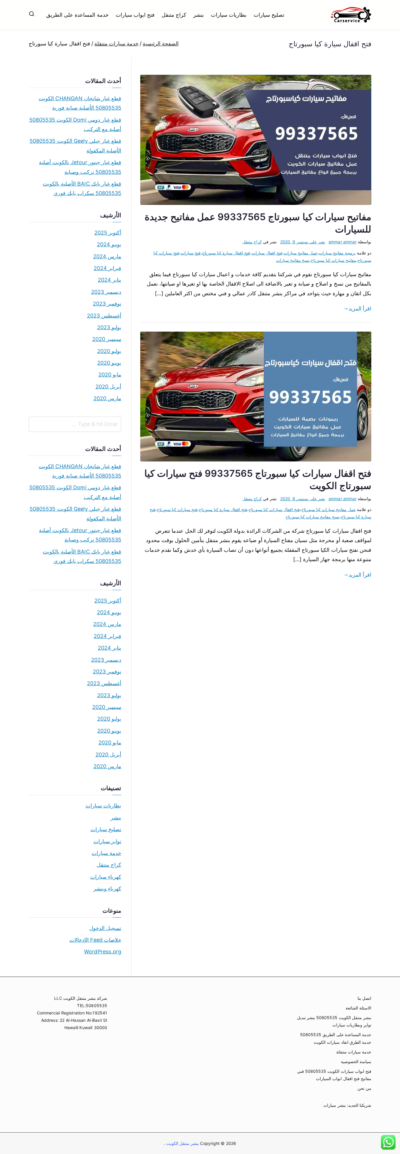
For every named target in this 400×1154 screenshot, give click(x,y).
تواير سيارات (107, 841)
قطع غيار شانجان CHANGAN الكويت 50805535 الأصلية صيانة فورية (80, 103)
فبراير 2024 (107, 268)
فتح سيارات (191, 252)
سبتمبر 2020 (106, 339)
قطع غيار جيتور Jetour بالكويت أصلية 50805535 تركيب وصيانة (80, 167)
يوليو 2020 (109, 351)
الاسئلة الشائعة (358, 1007)
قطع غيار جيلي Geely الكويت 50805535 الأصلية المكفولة (75, 145)
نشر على (302, 241)
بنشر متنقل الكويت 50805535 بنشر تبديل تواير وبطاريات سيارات (334, 1021)
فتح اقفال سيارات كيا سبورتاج (274, 509)
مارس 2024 (107, 256)
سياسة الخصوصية (356, 1061)
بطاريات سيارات (229, 15)
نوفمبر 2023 (107, 304)
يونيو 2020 (109, 363)
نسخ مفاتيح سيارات (292, 260)
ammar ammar (343, 241)
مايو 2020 (109, 374)
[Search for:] (75, 424)
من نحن (364, 1088)
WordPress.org (102, 951)
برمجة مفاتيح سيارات (337, 252)
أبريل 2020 (108, 386)
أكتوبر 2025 (107, 233)
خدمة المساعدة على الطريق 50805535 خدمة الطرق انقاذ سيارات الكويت (335, 1038)
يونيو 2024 (109, 244)
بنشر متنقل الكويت (182, 1143)
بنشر (198, 15)
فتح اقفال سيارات (267, 252)
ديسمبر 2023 (106, 292)
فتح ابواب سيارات (135, 15)
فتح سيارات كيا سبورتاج (177, 509)
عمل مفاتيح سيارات (300, 252)
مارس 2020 (107, 398)
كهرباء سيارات (105, 877)
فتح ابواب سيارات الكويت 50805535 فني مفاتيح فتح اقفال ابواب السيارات (334, 1075)
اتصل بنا (364, 998)
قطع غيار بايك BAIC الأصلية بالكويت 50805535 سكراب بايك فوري (82, 188)
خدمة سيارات (106, 853)
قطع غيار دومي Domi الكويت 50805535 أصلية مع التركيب (75, 124)
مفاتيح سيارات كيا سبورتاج (333, 260)
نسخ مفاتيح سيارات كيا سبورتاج (312, 516)
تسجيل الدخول (105, 928)
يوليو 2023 (109, 327)
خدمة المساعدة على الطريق (77, 15)
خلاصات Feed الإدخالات (95, 940)
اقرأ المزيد (359, 309)
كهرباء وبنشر (107, 888)
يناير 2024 (109, 280)
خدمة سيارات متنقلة (353, 1051)
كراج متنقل (174, 15)
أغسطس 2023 (104, 316)
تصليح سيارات (269, 15)
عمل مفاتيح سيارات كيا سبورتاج (328, 509)
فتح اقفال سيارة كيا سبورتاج (226, 252)
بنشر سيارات (334, 1105)
